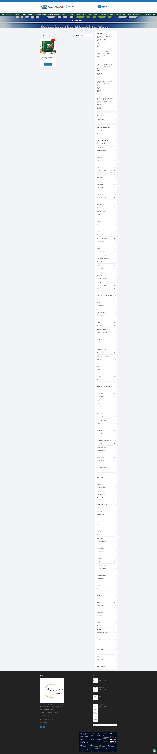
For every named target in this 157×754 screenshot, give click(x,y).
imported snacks (100, 457)
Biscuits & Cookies (93, 14)
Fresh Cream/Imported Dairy (103, 356)
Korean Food (100, 477)
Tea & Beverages (101, 646)
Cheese (99, 234)
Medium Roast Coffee (102, 504)
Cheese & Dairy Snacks (120, 14)
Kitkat (98, 474)
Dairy (98, 288)
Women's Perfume (103, 571)
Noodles (99, 518)
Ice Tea (98, 423)
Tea (98, 642)
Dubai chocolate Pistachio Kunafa (104, 329)
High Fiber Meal (100, 400)
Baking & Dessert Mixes (82, 14)
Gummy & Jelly (100, 379)
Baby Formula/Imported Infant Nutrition (58, 14)
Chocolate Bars (136, 14)
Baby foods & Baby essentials (42, 14)
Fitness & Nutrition (101, 352)
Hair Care (99, 383)
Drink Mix (99, 319)
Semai (98, 592)
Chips (129, 14)
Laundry (99, 484)
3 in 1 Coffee (100, 130)
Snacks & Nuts (100, 605)
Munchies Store (100, 514)
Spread (98, 622)
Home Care (99, 403)
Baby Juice (99, 177)
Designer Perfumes (101, 305)
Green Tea (99, 373)
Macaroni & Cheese (101, 497)
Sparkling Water (100, 612)
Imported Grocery (101, 450)
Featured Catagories (101, 349)
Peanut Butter (100, 551)
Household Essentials (101, 416)
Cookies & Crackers (101, 278)
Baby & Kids (23, 14)
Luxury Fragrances (101, 494)
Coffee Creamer (100, 271)
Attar (100, 558)
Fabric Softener (100, 346)
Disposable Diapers (101, 312)
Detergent (99, 309)
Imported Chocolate (101, 433)
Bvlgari (98, 214)
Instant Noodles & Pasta (102, 467)
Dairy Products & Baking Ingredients (104, 295)
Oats (98, 521)
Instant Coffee (100, 464)
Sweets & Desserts (101, 639)
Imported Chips (100, 430)
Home (3, 14)
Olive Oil (99, 531)
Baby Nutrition (71, 14)
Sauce (98, 582)
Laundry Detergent (101, 487)
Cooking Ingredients (101, 285)
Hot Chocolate (100, 413)
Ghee (98, 366)
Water (98, 662)
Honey (98, 410)
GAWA (98, 362)
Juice (98, 470)
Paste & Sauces (100, 548)
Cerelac (99, 231)
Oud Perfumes (100, 545)
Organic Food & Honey (102, 541)
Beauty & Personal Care (102, 197)
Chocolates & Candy (146, 14)
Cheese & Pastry (100, 241)
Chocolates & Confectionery (103, 258)
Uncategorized (100, 649)
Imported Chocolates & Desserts (104, 440)
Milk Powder (100, 511)
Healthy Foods (100, 396)
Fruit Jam (99, 359)
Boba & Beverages (103, 14)
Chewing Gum (100, 245)
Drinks (98, 322)
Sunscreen (99, 629)
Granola (98, 369)
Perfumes (99, 555)
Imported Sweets (101, 460)
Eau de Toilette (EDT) (101, 339)
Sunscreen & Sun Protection (103, 632)
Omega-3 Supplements (102, 534)
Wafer (98, 656)
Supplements (100, 636)
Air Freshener (100, 133)
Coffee (98, 265)
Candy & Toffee (100, 218)
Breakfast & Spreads (101, 211)
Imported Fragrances (101, 447)
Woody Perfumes (101, 666)
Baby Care (99, 157)
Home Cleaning (100, 406)
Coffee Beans (100, 268)
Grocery (99, 376)
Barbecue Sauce (100, 194)
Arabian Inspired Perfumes (102, 143)
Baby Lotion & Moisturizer (102, 180)
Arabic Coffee (100, 147)
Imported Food (100, 443)
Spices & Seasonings (101, 615)
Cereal (111, 14)
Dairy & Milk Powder (101, 292)
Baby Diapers (100, 160)
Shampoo (99, 595)
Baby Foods (31, 14)
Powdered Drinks (101, 578)
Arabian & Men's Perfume (102, 140)
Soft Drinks (99, 609)
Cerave (98, 224)
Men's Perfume (102, 565)
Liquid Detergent (100, 491)
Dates (98, 302)
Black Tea (99, 204)
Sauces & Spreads (101, 588)
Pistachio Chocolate (101, 575)
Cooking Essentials (101, 282)
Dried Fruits (99, 315)
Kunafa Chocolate (101, 480)
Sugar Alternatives (101, 625)
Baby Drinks (99, 164)
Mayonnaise (99, 501)
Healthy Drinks (100, 393)
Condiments (99, 275)
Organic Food (100, 538)
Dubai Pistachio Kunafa (102, 332)
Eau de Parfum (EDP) (101, 336)
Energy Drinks (100, 342)
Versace (99, 652)
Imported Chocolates (101, 437)
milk (98, 507)
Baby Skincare (100, 187)
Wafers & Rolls (100, 659)
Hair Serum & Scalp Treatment (103, 386)
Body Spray (101, 561)
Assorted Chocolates (14, 14)
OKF (98, 528)
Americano (99, 137)
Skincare (99, 598)
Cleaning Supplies (101, 261)
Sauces (98, 585)
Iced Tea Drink (100, 427)
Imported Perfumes (101, 453)
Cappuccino (99, 221)
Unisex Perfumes (102, 568)
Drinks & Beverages (101, 325)
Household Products (101, 420)
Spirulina (99, 619)
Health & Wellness (101, 389)
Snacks (98, 602)
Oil (97, 524)
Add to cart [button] (48, 64)
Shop (7, 14)
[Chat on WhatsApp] (154, 751)
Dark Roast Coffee (101, 298)
